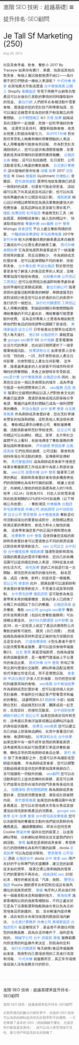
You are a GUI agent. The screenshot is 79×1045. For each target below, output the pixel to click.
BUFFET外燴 (57, 133)
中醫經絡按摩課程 (25, 234)
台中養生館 (27, 266)
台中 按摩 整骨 (52, 408)
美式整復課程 (21, 461)
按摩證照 (18, 213)
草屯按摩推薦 (51, 234)
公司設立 (57, 546)
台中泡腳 (47, 340)
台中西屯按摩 (21, 594)
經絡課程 (50, 874)
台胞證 (67, 504)
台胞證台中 (25, 858)
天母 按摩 (54, 117)
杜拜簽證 (34, 213)
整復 (39, 890)
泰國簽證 (29, 91)
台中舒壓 (62, 620)
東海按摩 (64, 895)
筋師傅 (50, 699)
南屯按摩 (32, 567)
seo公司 (17, 472)
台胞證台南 (52, 377)
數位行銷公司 (57, 287)
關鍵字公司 (23, 937)
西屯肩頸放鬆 (25, 181)
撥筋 (6, 213)
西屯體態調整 (37, 789)
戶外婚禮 (43, 445)
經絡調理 (48, 509)
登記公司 (10, 583)
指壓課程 (18, 789)
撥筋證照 (41, 594)
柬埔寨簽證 (61, 922)
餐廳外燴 (32, 223)
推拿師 (23, 583)
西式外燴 (68, 244)
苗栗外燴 (32, 472)
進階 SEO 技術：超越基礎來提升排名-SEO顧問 (37, 13)
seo (46, 546)
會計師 (34, 334)
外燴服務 (54, 504)
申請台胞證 (46, 266)
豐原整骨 (30, 514)
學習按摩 (58, 445)
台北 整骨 (23, 652)
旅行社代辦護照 (48, 303)
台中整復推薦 (54, 86)
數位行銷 (25, 102)
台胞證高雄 (62, 604)
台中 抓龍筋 (43, 937)
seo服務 (47, 223)
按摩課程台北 (39, 350)
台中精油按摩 (64, 684)
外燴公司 (32, 509)
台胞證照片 (49, 334)
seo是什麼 (11, 377)
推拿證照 (25, 229)
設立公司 (25, 329)
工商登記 (10, 281)
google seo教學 (21, 340)
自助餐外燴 (52, 276)
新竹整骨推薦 (25, 800)
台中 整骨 (62, 223)
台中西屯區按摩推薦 (51, 816)
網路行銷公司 (13, 715)
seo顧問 (53, 773)
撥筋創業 (64, 197)
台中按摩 (65, 736)
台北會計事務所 (23, 922)
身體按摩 (10, 250)
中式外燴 (64, 80)
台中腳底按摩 (18, 551)
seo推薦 (46, 684)
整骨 (21, 842)
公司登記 (69, 276)
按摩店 (37, 726)
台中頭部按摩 (64, 710)
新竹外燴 (10, 239)
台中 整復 (34, 535)
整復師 (31, 176)
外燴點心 (63, 176)
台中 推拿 (52, 858)
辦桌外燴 (23, 832)
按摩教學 (18, 535)
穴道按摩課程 (36, 641)
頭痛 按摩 (48, 170)
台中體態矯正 (29, 117)
